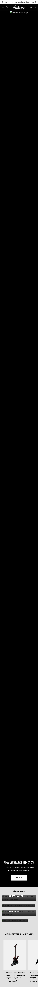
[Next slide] (35, 2)
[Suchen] (7, 7)
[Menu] (3, 7)
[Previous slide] (2, 2)
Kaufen (19, 877)
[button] (35, 7)
